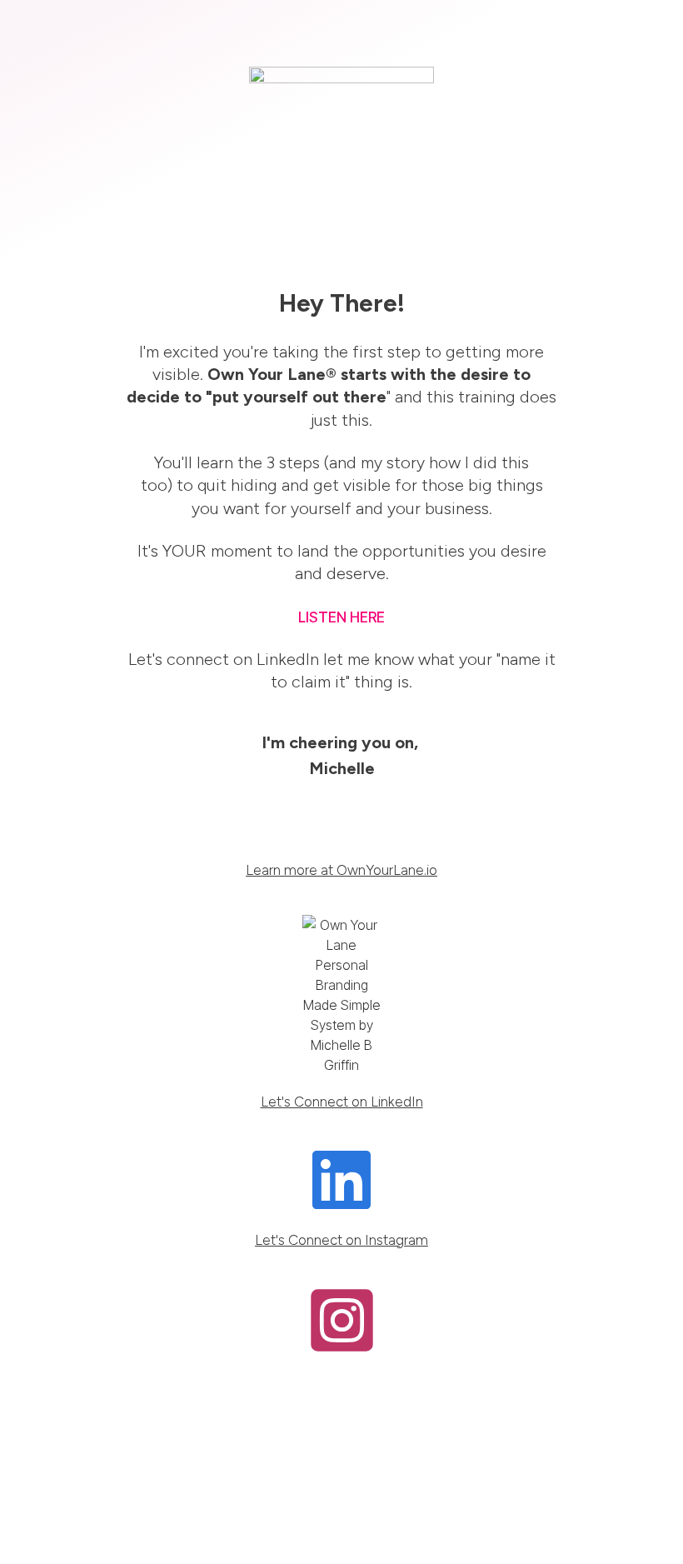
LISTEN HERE (341, 617)
